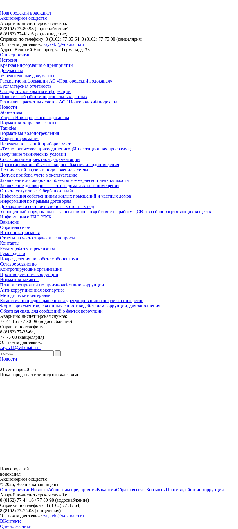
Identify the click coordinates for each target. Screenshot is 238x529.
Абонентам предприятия (72, 489)
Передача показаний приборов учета (36, 143)
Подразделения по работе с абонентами (39, 258)
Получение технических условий (33, 154)
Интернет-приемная (20, 232)
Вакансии (9, 222)
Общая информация (19, 138)
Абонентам (11, 112)
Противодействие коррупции (29, 274)
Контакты (9, 243)
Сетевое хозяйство (18, 263)
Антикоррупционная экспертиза (32, 290)
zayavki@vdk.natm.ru (63, 44)
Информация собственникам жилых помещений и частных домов (65, 195)
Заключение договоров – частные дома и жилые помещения (59, 185)
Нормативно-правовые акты (28, 122)
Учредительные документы (27, 75)
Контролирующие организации (31, 269)
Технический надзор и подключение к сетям (44, 169)
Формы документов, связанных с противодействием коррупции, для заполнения (80, 305)
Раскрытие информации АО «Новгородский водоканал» (56, 80)
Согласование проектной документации (40, 159)
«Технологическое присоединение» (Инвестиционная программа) (65, 148)
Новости (8, 107)
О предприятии (15, 54)
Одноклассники (16, 526)
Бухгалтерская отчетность (25, 86)
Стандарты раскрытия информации (35, 91)
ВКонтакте (10, 521)
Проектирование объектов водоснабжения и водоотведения (59, 164)
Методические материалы (25, 295)
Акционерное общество (23, 18)
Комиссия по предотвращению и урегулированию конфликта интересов (71, 300)
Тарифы (8, 127)
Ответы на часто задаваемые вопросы (37, 237)
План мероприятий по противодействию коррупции (52, 284)
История (8, 60)
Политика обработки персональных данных (43, 96)
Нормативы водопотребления (29, 133)
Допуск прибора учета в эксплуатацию (38, 175)
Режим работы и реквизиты (27, 248)
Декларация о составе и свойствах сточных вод (47, 206)
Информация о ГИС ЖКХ (26, 216)
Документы (11, 70)
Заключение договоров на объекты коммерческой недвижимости (64, 180)
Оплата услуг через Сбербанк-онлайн (37, 190)
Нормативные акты (19, 279)
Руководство (12, 253)
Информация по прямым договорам (35, 201)
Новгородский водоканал (25, 12)
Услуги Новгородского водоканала (34, 117)
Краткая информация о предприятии (36, 65)
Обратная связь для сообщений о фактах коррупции (51, 311)
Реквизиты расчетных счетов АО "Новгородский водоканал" (61, 101)
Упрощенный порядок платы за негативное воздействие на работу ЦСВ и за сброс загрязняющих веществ (105, 211)
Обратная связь (15, 227)
